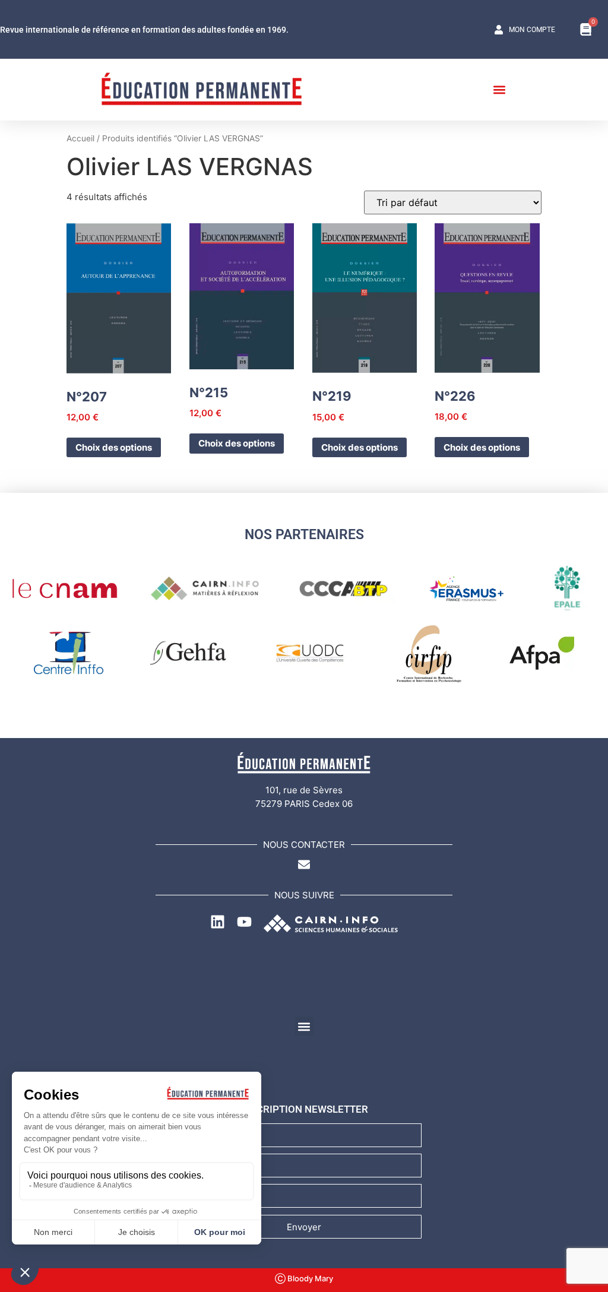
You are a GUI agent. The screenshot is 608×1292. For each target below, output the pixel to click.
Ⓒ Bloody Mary (304, 1278)
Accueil (80, 138)
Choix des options (113, 447)
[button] (499, 89)
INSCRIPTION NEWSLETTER (304, 1109)
